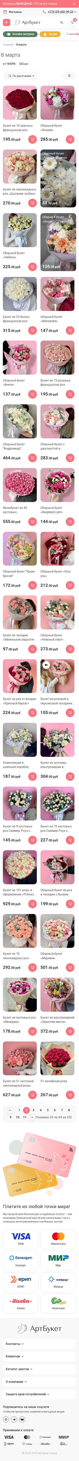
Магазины (15, 11)
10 (17, 1117)
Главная (8, 44)
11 (24, 1117)
